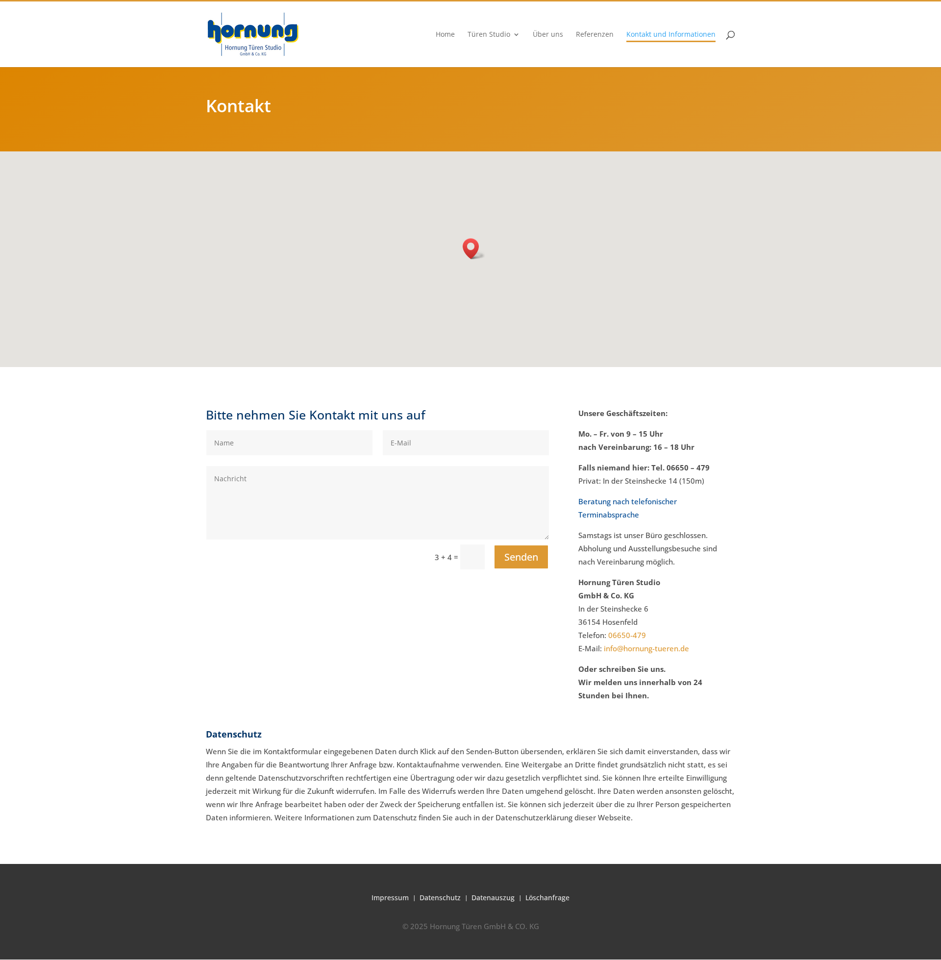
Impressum (390, 897)
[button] (474, 248)
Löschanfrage (547, 897)
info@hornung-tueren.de (646, 648)
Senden (521, 557)
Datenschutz (440, 897)
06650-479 (627, 635)
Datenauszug (493, 897)
